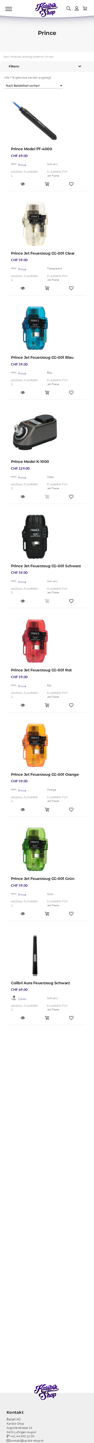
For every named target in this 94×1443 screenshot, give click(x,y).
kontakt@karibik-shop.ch (27, 1440)
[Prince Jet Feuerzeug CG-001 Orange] (47, 746)
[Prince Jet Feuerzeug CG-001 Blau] (47, 329)
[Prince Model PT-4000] (47, 121)
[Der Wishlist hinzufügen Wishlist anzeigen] (71, 186)
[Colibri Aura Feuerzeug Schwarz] (47, 955)
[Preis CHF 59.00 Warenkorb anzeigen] (47, 603)
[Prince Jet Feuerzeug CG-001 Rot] (47, 642)
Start (6, 56)
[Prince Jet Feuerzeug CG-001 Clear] (47, 225)
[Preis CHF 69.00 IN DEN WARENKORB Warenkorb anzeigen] (47, 186)
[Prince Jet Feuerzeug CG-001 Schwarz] (47, 538)
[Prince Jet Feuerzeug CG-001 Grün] (47, 850)
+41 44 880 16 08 (22, 1436)
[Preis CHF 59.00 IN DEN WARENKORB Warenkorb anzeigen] (47, 290)
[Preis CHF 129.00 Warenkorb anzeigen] (47, 498)
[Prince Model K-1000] (47, 433)
